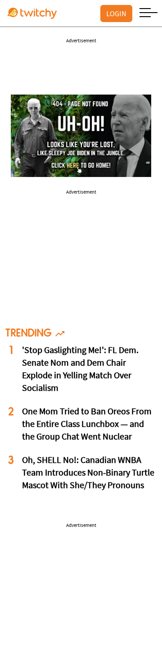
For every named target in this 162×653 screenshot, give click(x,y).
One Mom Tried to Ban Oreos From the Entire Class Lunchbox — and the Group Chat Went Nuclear (87, 425)
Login (116, 13)
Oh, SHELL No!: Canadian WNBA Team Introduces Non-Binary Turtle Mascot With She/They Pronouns (88, 473)
